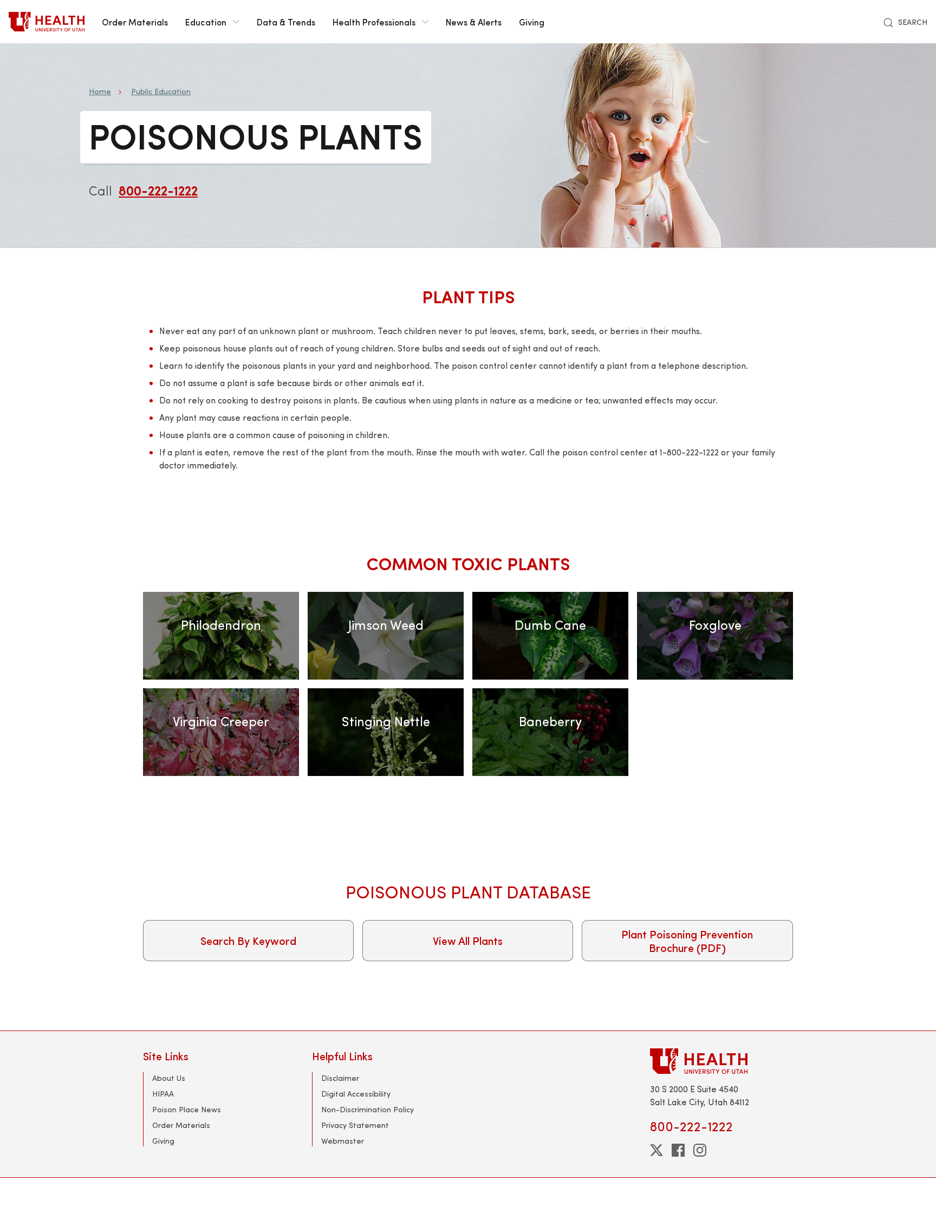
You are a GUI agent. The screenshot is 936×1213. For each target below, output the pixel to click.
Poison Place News (186, 1109)
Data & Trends (286, 22)
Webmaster (342, 1141)
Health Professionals (374, 22)
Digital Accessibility (356, 1093)
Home (100, 91)
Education (205, 22)
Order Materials (135, 22)
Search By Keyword (248, 940)
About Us (168, 1078)
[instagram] (699, 1150)
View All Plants (468, 940)
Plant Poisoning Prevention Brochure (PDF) (687, 941)
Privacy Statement (355, 1125)
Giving (531, 22)
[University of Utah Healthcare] (721, 1061)
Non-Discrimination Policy (367, 1109)
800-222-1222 (158, 190)
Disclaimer (340, 1078)
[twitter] (656, 1150)
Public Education (161, 91)
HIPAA (163, 1093)
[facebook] (678, 1150)
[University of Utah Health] (46, 21)
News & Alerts (474, 22)
